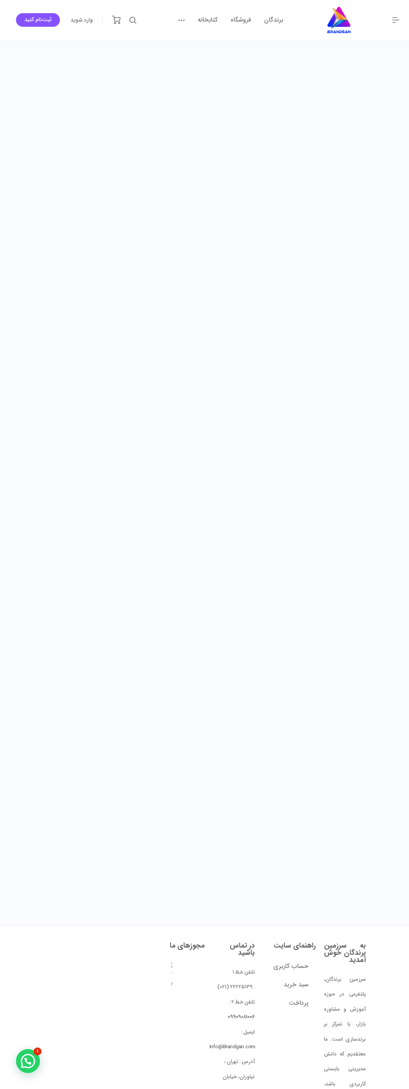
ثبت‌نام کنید (37, 19)
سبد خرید (296, 985)
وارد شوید (81, 20)
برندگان (273, 20)
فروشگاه (240, 20)
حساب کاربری (290, 966)
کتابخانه (208, 20)
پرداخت (298, 1003)
